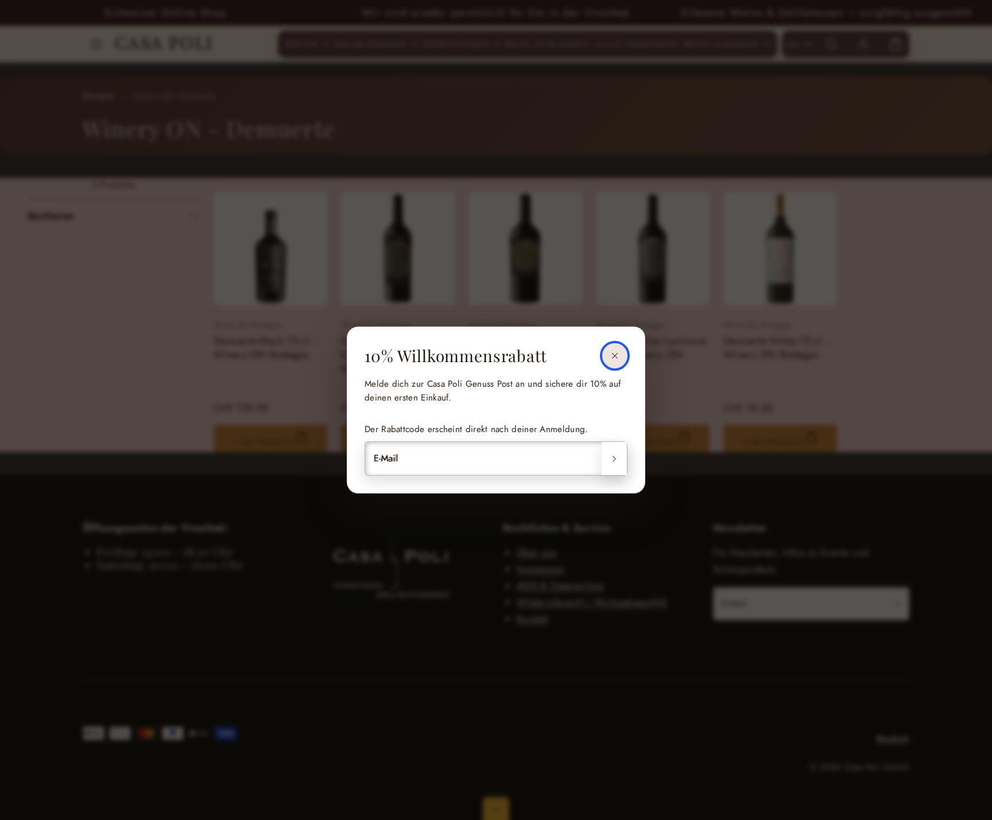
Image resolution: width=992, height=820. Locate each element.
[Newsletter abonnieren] (614, 458)
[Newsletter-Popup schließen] (614, 355)
